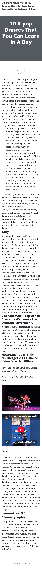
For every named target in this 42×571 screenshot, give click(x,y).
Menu (5, 13)
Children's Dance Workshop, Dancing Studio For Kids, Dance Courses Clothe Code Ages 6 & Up (19, 5)
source (5, 380)
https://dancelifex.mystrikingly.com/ (20, 209)
